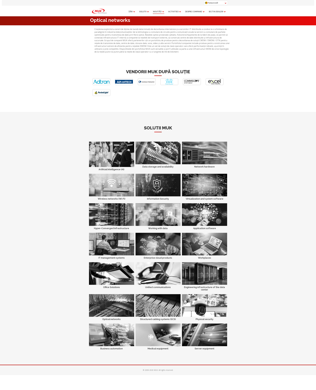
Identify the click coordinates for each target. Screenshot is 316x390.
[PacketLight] (101, 95)
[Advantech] (124, 84)
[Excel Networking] (215, 84)
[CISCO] (169, 84)
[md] (99, 11)
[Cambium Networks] (147, 84)
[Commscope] (192, 84)
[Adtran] (101, 84)
